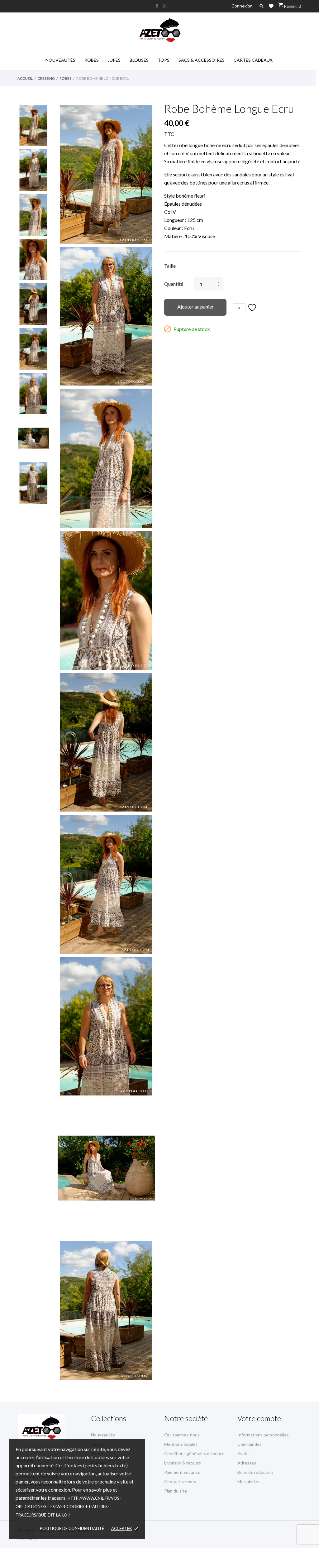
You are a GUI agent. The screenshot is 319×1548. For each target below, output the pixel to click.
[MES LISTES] (271, 6)
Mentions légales (181, 1444)
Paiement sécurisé (182, 1472)
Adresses (246, 1462)
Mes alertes (248, 1481)
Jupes (114, 60)
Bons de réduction (255, 1472)
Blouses (139, 60)
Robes (91, 60)
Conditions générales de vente (194, 1453)
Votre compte (259, 1418)
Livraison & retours (182, 1462)
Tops (163, 60)
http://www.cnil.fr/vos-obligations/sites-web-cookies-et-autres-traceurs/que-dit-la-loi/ (68, 1506)
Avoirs (243, 1453)
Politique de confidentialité (72, 1528)
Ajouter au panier (195, 306)
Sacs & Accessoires (202, 60)
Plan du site (175, 1490)
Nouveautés (60, 60)
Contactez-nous (180, 1481)
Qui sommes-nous (182, 1434)
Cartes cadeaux (253, 60)
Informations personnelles (263, 1434)
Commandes (249, 1444)
